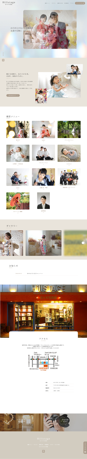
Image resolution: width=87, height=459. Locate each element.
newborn (69, 163)
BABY (17, 187)
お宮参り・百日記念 (18, 163)
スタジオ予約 (57, 444)
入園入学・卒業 (43, 187)
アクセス (51, 444)
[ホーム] (9, 3)
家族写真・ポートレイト (69, 187)
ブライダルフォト (69, 140)
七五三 (43, 140)
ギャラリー (36, 444)
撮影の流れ (41, 444)
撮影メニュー (30, 444)
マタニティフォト (43, 162)
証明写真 (43, 210)
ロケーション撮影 (17, 211)
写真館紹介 (47, 444)
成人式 (18, 140)
